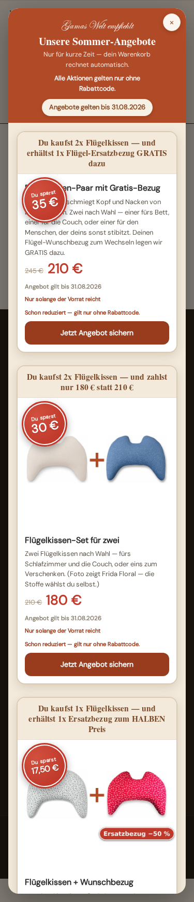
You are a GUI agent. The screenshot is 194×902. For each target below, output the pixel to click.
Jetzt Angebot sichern (97, 332)
